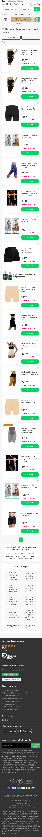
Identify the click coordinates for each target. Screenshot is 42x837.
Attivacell (31, 553)
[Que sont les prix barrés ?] (2, 42)
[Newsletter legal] (3, 757)
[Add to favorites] (38, 47)
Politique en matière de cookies (21, 805)
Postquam (28, 559)
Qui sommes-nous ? (11, 690)
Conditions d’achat (21, 804)
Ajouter (30, 68)
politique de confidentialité (19, 756)
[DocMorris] (14, 4)
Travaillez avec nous (11, 696)
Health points (9, 704)
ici (15, 773)
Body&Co (9, 556)
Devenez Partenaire (11, 701)
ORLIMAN (13, 559)
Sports (9, 14)
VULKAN (20, 559)
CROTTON (30, 556)
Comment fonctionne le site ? (15, 693)
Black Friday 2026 (10, 710)
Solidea (16, 553)
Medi (23, 556)
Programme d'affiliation (13, 698)
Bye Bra (23, 553)
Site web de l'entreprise (12, 707)
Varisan (17, 556)
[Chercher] (37, 9)
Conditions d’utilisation (21, 802)
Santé (4, 14)
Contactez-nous (10, 674)
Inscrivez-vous (35, 745)
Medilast (9, 553)
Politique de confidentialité (21, 800)
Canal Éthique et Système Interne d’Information (21, 807)
